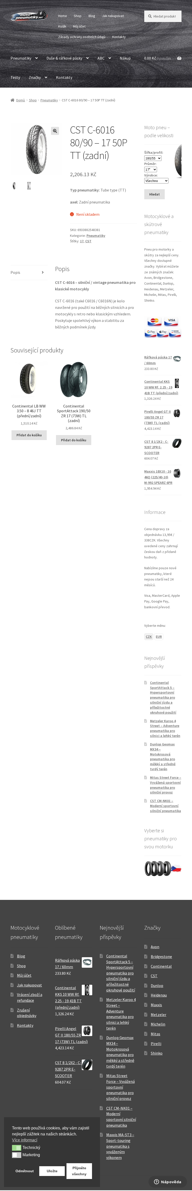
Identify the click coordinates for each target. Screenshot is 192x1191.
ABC (101, 58)
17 (82, 241)
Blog (91, 16)
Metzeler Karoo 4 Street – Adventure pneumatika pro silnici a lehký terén (165, 728)
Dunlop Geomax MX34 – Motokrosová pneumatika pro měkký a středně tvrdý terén (163, 756)
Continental (161, 966)
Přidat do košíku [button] (29, 435)
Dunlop (157, 985)
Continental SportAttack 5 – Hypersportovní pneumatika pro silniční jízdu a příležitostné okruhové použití (163, 697)
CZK (149, 636)
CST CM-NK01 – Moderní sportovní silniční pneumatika (165, 806)
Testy (15, 77)
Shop (78, 16)
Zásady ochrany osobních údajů (82, 37)
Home (62, 16)
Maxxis (156, 1004)
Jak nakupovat (113, 16)
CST (88, 241)
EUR (159, 636)
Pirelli (156, 1043)
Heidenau (159, 995)
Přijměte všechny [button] (79, 1171)
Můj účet (79, 26)
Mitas (155, 1033)
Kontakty (119, 37)
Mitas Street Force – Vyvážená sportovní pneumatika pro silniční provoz (165, 785)
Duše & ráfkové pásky (64, 58)
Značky (35, 77)
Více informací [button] (24, 1140)
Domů (20, 100)
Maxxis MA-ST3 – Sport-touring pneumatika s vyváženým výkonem (120, 1146)
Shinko (156, 1053)
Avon (155, 946)
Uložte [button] (52, 1171)
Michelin (158, 1024)
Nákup (125, 58)
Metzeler (158, 1014)
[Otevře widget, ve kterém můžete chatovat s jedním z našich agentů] (167, 1182)
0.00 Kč (157, 58)
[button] (55, 131)
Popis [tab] (15, 272)
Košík (62, 26)
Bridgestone (161, 956)
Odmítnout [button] (25, 1171)
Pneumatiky (20, 58)
